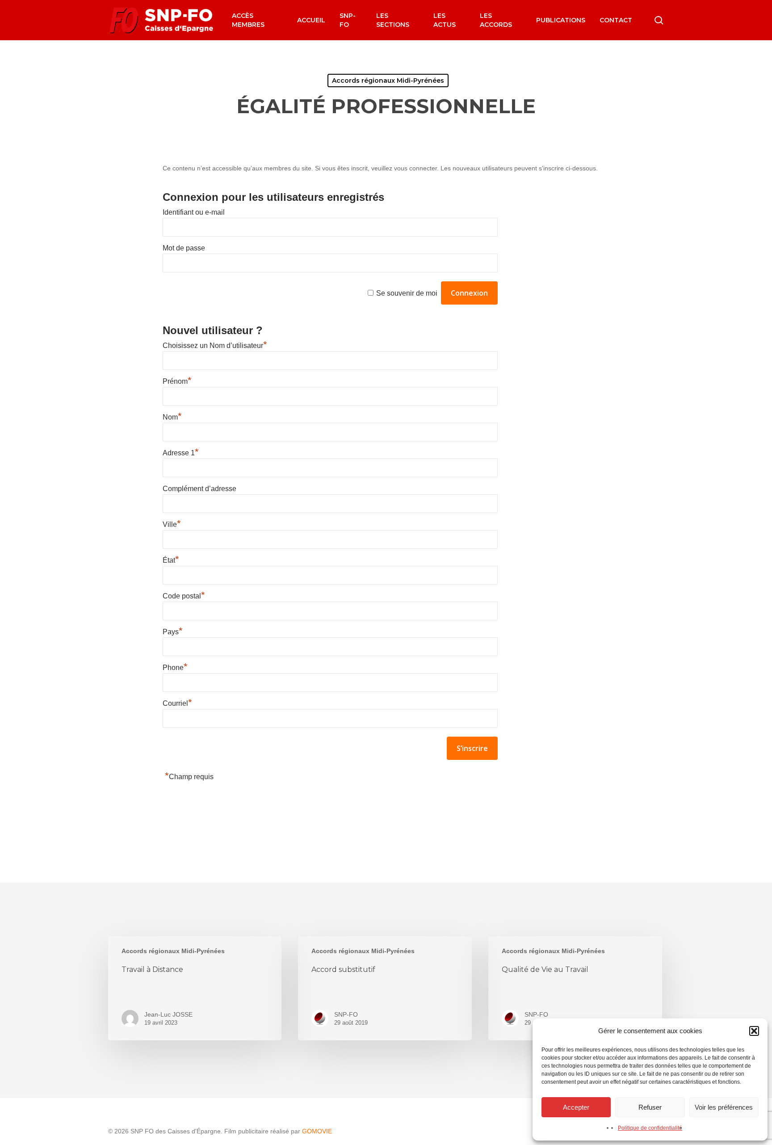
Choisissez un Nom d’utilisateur (215, 345)
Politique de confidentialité (650, 1128)
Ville (172, 524)
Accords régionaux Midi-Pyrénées (388, 80)
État (171, 560)
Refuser (650, 1107)
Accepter (576, 1107)
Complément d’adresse (199, 488)
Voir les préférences (724, 1107)
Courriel (177, 703)
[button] (754, 1030)
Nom (172, 417)
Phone (175, 667)
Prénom (177, 381)
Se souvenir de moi (406, 293)
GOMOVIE (317, 1131)
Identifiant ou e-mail (194, 212)
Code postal (184, 596)
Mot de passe (184, 248)
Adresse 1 (181, 453)
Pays (173, 632)
